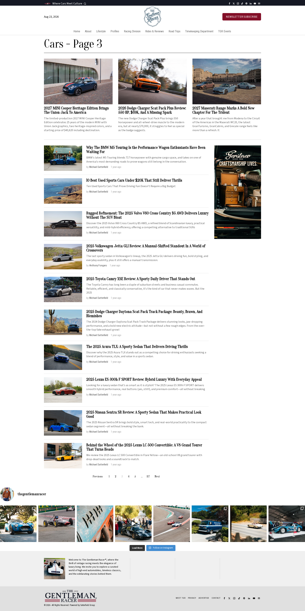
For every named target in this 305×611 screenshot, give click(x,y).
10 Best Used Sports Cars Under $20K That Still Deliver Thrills (134, 180)
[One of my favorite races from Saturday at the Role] (56, 523)
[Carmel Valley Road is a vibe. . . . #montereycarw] (248, 523)
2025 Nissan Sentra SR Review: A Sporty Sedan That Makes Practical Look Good (143, 414)
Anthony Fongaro (98, 265)
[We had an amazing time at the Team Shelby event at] (133, 523)
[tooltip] (229, 3)
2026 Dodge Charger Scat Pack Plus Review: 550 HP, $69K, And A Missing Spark (152, 110)
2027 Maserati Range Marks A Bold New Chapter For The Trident (223, 110)
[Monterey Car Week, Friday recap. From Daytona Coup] (286, 523)
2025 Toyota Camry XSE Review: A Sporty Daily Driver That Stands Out (140, 279)
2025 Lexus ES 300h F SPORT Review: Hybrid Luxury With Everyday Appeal (144, 379)
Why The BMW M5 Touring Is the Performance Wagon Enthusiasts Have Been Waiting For (145, 149)
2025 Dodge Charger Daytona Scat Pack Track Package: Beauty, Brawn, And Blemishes (144, 314)
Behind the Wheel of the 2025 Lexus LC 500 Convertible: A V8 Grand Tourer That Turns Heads (144, 447)
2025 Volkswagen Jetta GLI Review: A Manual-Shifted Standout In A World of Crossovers (145, 248)
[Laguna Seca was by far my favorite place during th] (171, 523)
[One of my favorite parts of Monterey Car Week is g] (95, 523)
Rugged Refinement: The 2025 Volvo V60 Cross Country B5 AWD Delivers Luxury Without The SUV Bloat (147, 215)
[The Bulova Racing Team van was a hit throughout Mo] (210, 523)
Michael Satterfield (98, 167)
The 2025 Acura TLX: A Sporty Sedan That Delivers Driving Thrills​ (137, 347)
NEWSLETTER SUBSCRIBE (242, 17)
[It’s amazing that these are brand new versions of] (18, 523)
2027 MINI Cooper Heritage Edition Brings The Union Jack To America (76, 110)
